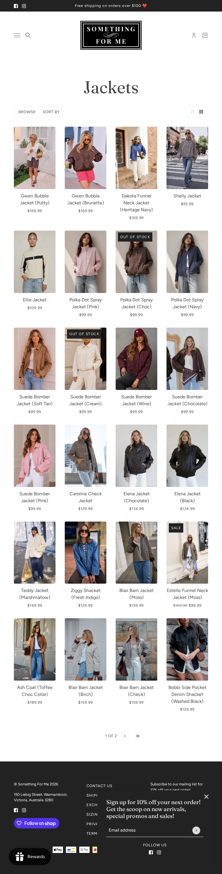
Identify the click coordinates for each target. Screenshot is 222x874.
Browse (27, 112)
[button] (191, 111)
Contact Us (99, 786)
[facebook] (16, 6)
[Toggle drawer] (17, 35)
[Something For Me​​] (111, 35)
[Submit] (196, 830)
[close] (206, 797)
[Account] (194, 35)
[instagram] (24, 6)
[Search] (28, 35)
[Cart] (205, 35)
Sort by (51, 112)
